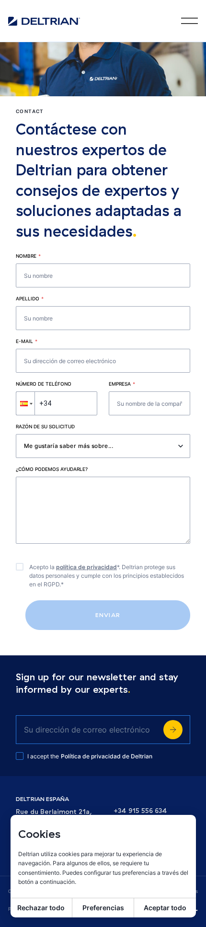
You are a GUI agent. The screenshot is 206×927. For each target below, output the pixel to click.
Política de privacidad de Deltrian (106, 756)
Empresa (122, 384)
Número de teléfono (43, 384)
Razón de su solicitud (45, 426)
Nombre (28, 256)
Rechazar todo (41, 908)
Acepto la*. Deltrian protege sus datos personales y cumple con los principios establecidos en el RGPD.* (106, 575)
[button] (25, 403)
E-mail (26, 341)
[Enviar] (173, 729)
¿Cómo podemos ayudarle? (52, 469)
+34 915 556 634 (140, 811)
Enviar (107, 614)
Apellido (30, 298)
